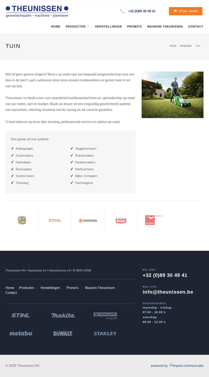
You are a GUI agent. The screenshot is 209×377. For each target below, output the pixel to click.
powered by (160, 365)
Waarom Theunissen (100, 288)
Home (173, 45)
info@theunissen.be (168, 292)
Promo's (72, 288)
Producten (186, 45)
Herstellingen (50, 288)
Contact (11, 292)
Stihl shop (188, 11)
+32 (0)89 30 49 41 (142, 11)
